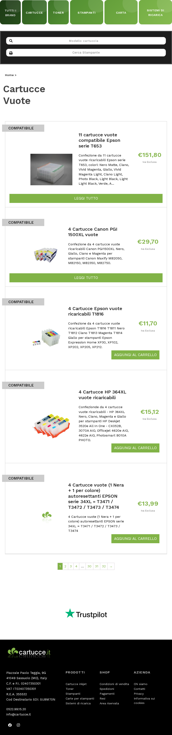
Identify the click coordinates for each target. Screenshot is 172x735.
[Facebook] (9, 725)
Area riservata (109, 703)
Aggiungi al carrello (135, 355)
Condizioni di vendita (114, 684)
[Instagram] (18, 725)
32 (104, 566)
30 (89, 566)
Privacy (139, 693)
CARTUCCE (34, 12)
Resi (102, 698)
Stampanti (73, 693)
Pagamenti (107, 693)
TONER (58, 12)
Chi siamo (140, 684)
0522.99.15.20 (16, 709)
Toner (70, 688)
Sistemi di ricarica (78, 703)
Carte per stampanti (80, 698)
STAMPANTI (87, 12)
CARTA (121, 12)
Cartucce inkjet (76, 684)
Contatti (139, 688)
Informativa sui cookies (144, 701)
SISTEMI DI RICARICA (155, 13)
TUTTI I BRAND (10, 13)
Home (9, 75)
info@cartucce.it (18, 714)
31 (96, 566)
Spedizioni (107, 688)
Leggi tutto (86, 198)
